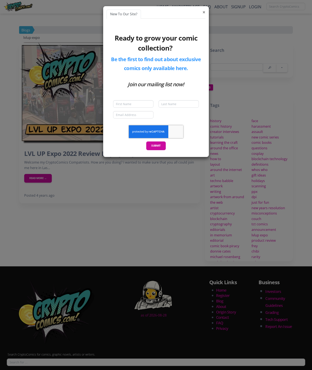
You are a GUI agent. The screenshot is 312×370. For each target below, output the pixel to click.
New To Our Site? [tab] (123, 14)
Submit (156, 145)
